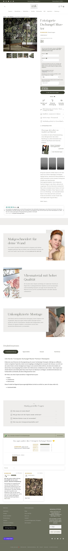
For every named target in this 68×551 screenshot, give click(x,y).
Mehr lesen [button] (7, 498)
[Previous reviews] (4, 210)
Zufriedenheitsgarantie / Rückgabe (33, 520)
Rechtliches (57, 351)
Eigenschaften (26, 351)
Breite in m (51, 53)
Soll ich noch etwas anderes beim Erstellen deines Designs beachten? (52, 80)
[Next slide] (63, 163)
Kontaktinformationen (53, 547)
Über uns (27, 515)
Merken (51, 96)
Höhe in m (50, 58)
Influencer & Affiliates (8, 522)
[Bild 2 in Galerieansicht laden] (14, 55)
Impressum (46, 547)
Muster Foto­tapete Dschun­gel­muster (55, 146)
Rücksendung (6, 518)
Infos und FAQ (28, 513)
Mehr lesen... (44, 201)
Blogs (26, 511)
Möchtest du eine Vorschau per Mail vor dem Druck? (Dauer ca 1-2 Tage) (51, 74)
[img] (7, 473)
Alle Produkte (28, 522)
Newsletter (5, 511)
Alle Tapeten (10, 16)
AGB (37, 547)
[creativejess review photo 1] (34, 487)
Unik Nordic (15, 547)
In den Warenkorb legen (57, 151)
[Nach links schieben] (4, 55)
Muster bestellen (7, 515)
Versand (42, 351)
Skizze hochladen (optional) (48, 70)
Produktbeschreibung (11, 351)
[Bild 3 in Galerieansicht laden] (20, 55)
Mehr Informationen (60, 435)
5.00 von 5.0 (25, 446)
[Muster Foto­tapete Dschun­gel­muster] (45, 150)
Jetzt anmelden (55, 532)
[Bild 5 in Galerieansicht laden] (31, 55)
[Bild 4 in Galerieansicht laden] (25, 55)
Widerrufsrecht (23, 547)
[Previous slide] (42, 163)
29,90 (45, 89)
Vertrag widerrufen (10, 528)
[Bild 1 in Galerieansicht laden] (9, 55)
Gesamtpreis (45, 87)
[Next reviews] (63, 210)
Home (4, 16)
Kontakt (5, 513)
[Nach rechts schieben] (35, 55)
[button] (4, 6)
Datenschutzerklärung (31, 547)
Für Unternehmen (7, 525)
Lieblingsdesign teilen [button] (47, 125)
